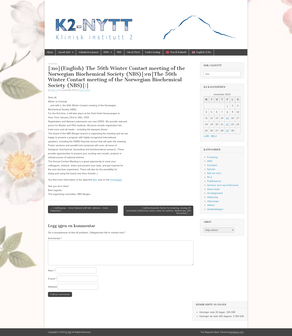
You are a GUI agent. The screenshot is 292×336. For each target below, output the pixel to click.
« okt (206, 135)
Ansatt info (64, 52)
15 (227, 118)
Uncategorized (215, 193)
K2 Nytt (68, 332)
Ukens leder (213, 189)
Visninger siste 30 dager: (212, 312)
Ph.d (209, 177)
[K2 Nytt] (146, 22)
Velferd (210, 205)
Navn (51, 270)
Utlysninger (213, 201)
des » (214, 135)
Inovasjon (212, 165)
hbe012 (54, 90)
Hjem (50, 52)
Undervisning (152, 52)
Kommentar (55, 238)
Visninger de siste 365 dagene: (216, 316)
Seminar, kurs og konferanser (223, 185)
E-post (52, 278)
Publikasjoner (214, 181)
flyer (95, 179)
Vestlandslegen (215, 209)
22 (227, 124)
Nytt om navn (214, 173)
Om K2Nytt (133, 52)
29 (227, 130)
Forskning (212, 157)
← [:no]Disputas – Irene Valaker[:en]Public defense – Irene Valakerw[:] (79, 209)
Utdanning (212, 197)
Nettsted (52, 286)
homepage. (116, 179)
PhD (119, 52)
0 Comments (84, 90)
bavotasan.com (236, 332)
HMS (106, 52)
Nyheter (52, 64)
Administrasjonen (88, 52)
